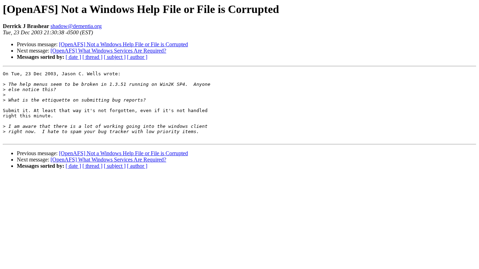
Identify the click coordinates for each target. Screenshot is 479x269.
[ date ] (73, 57)
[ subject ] (115, 57)
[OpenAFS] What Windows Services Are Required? (108, 51)
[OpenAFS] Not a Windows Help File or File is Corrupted (123, 44)
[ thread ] (92, 57)
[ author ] (137, 57)
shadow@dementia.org (76, 26)
